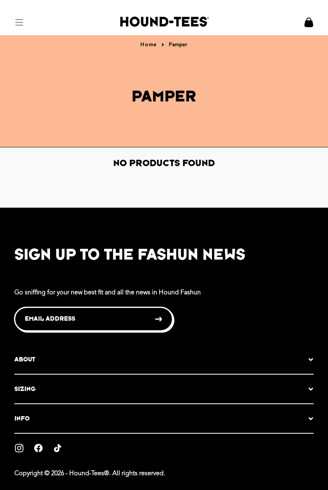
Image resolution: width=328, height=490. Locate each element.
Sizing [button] (25, 389)
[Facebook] (38, 448)
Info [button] (22, 418)
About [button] (24, 359)
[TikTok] (57, 448)
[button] (19, 22)
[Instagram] (19, 448)
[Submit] (159, 319)
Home (148, 45)
